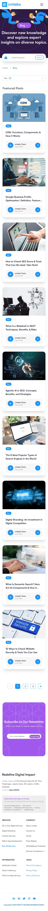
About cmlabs (31, 826)
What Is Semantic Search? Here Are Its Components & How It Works (23, 586)
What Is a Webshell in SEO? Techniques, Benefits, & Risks (21, 328)
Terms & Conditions (33, 865)
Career (28, 836)
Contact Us (30, 831)
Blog (22, 25)
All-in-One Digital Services (12, 826)
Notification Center (9, 865)
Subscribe (34, 736)
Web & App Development (12, 841)
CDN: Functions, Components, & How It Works (23, 134)
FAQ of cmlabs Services (11, 875)
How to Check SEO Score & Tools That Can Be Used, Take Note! (23, 263)
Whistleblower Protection (36, 846)
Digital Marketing (8, 831)
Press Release (31, 841)
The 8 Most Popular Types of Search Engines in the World (21, 457)
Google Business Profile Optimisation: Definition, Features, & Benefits (24, 198)
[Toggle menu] (42, 4)
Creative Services (8, 836)
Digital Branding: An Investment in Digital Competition (24, 521)
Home (5, 68)
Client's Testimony (9, 870)
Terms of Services (33, 875)
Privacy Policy (31, 870)
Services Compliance (34, 851)
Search (39, 57)
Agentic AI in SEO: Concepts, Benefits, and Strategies (21, 392)
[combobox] (24, 78)
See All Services (8, 846)
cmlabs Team (20, 144)
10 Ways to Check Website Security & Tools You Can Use (21, 650)
